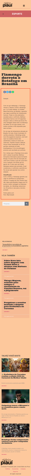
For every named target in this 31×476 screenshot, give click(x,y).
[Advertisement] (15, 35)
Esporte (17, 13)
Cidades (23, 469)
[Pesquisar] (27, 204)
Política (7, 469)
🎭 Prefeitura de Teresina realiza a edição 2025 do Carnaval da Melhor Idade (14, 376)
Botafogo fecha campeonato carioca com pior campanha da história (15, 441)
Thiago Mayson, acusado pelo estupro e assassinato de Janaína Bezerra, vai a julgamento (15, 285)
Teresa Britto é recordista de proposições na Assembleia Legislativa (15, 245)
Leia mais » (5, 249)
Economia (15, 469)
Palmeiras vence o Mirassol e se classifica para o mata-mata (15, 407)
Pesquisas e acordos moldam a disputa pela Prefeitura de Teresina (15, 306)
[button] (4, 92)
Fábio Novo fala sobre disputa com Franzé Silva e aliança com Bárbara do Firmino (15, 265)
